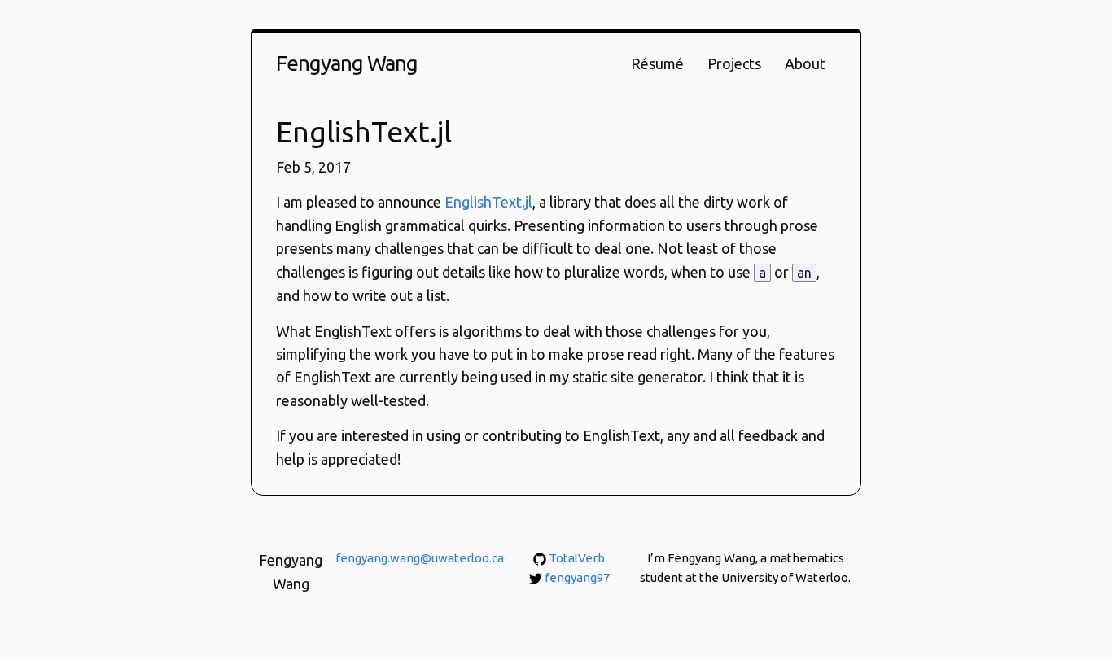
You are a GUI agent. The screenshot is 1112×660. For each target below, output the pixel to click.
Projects (734, 63)
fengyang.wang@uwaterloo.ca (419, 558)
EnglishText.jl (488, 202)
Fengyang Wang (347, 63)
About (805, 63)
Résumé (657, 63)
